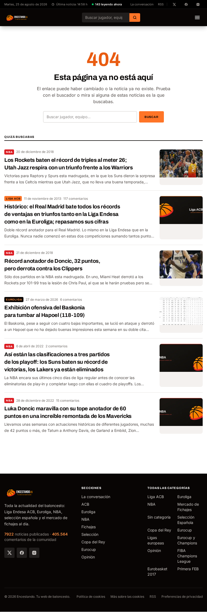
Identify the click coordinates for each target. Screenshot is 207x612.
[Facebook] (22, 553)
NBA (9, 152)
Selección (89, 534)
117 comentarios (75, 199)
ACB (85, 504)
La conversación (142, 4)
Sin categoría (159, 517)
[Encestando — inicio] (17, 17)
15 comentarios (67, 400)
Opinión (88, 557)
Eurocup (88, 549)
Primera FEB (188, 568)
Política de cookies (91, 596)
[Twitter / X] (9, 553)
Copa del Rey (93, 542)
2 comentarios (56, 346)
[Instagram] (34, 553)
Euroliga (14, 299)
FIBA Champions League (187, 556)
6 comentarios (71, 300)
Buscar (151, 116)
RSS (161, 4)
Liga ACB (13, 198)
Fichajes (88, 526)
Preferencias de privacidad (182, 596)
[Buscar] (134, 17)
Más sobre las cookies (127, 596)
